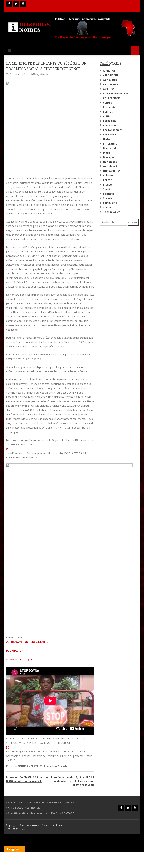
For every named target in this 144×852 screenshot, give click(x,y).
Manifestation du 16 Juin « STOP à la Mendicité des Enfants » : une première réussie (72, 781)
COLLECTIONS (111, 98)
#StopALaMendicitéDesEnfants (27, 642)
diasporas (45, 74)
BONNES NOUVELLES (30, 766)
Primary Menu (9, 50)
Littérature (110, 143)
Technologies (111, 212)
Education (50, 766)
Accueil (12, 802)
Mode (106, 152)
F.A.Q (54, 813)
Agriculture (110, 79)
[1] (7, 448)
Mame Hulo (110, 148)
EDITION (108, 111)
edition (107, 116)
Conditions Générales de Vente (27, 813)
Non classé (110, 161)
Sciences (108, 193)
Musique (108, 157)
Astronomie (110, 84)
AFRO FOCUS (110, 75)
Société (63, 766)
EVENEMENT (110, 134)
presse (107, 184)
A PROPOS (109, 70)
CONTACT (68, 813)
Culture (107, 102)
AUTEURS (108, 89)
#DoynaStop (14, 650)
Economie (109, 107)
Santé (106, 189)
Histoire (108, 139)
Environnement (112, 130)
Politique (108, 175)
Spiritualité (110, 202)
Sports (107, 207)
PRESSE (107, 180)
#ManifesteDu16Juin (19, 659)
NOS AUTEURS (111, 171)
